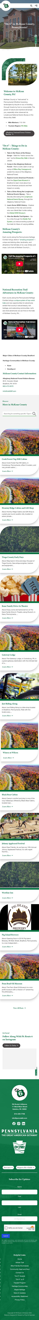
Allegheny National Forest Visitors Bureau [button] (18, 133)
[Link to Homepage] (6, 5)
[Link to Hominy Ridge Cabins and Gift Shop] (19, 490)
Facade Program (20, 1283)
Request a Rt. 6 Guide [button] (24, 1167)
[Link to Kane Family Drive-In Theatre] (19, 588)
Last (19, 1207)
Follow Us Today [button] (10, 1045)
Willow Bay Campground (22, 169)
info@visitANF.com (9, 391)
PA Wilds (24, 126)
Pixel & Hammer (29, 1315)
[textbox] (19, 413)
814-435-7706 (19, 1114)
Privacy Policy (20, 1300)
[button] (31, 6)
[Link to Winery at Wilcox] (19, 735)
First (19, 1196)
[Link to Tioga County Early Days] (19, 539)
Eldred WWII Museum (17, 213)
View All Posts (18, 1008)
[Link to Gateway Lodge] (19, 637)
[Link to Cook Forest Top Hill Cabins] (19, 441)
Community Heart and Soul (19, 1269)
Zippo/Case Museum (20, 180)
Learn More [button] (7, 471)
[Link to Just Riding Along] (19, 686)
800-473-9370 (8, 386)
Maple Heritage (19, 1290)
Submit (5, 1236)
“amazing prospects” (26, 240)
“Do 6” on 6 (19, 1279)
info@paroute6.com (19, 1118)
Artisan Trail (20, 1262)
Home (20, 1259)
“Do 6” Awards (19, 1276)
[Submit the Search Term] (33, 414)
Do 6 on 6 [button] (7, 1167)
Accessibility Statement (19, 1296)
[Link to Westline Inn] (19, 875)
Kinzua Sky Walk (21, 158)
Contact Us (20, 1273)
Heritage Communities (20, 1286)
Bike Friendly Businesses (20, 1266)
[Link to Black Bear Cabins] (19, 777)
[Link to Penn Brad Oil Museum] (19, 966)
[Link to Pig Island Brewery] (19, 917)
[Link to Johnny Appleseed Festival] (19, 826)
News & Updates (20, 1293)
